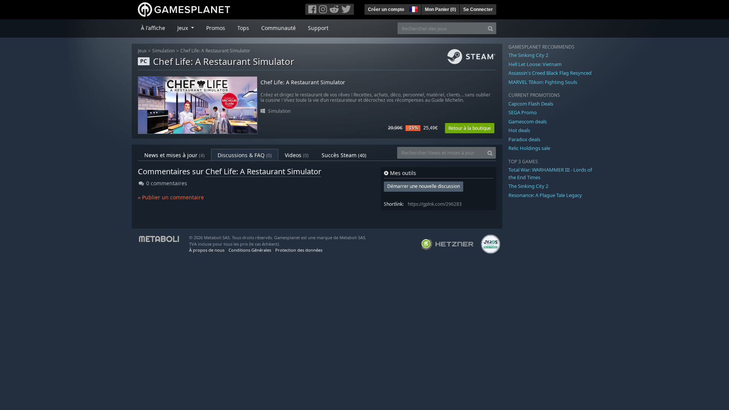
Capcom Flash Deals (530, 103)
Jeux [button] (183, 28)
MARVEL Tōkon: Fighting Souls (542, 82)
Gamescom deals (527, 121)
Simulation (163, 51)
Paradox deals (524, 139)
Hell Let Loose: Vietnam (535, 64)
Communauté (278, 28)
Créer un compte (386, 9)
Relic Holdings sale (529, 148)
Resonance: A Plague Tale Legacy (545, 195)
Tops (243, 28)
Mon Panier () (440, 9)
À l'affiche (153, 28)
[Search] (490, 28)
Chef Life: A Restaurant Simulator (215, 51)
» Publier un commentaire (171, 197)
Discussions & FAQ (245, 155)
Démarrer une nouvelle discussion (423, 186)
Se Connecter (478, 9)
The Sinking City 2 (528, 55)
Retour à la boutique (469, 128)
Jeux (142, 51)
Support (318, 28)
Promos (215, 28)
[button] (413, 8)
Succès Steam (344, 155)
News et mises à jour (174, 155)
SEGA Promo (522, 112)
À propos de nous (206, 250)
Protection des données (298, 250)
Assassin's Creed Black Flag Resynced (550, 72)
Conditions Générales (250, 250)
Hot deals (519, 130)
